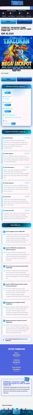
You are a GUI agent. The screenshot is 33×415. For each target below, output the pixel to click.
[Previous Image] (1, 52)
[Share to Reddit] (21, 409)
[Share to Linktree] (13, 409)
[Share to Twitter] (4, 409)
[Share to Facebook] (8, 409)
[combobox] (15, 8)
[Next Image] (32, 52)
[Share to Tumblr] (25, 409)
